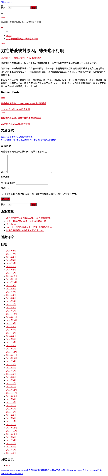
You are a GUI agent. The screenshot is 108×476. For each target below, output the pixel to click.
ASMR (12, 470)
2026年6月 (11, 257)
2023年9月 (11, 361)
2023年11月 (11, 355)
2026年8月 (11, 251)
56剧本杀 (64, 470)
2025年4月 (11, 301)
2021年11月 (11, 431)
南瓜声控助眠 (41, 470)
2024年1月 (11, 349)
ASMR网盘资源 (34, 58)
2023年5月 (11, 374)
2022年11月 (11, 393)
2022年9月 (11, 399)
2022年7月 (11, 406)
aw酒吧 (57, 470)
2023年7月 (11, 368)
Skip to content (7, 2)
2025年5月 (11, 298)
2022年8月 (11, 402)
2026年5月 (11, 260)
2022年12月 (11, 390)
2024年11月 (11, 317)
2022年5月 (11, 412)
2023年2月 (11, 383)
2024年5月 (11, 336)
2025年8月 (11, 289)
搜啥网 (50, 470)
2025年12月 (11, 276)
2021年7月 (11, 443)
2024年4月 (11, 339)
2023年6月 (11, 371)
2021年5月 (11, 450)
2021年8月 (11, 440)
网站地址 (5, 188)
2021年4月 (11, 453)
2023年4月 (11, 377)
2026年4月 (11, 263)
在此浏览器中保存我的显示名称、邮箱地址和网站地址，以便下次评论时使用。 (41, 194)
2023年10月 (11, 358)
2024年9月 (11, 323)
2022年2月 (11, 421)
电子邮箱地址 (8, 183)
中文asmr (78, 470)
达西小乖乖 (11, 224)
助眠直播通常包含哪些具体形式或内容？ (25, 230)
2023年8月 (11, 364)
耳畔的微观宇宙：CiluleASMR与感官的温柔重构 (23, 103)
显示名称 (6, 177)
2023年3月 (11, 380)
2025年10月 (11, 282)
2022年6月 (11, 409)
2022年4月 (11, 415)
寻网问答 (30, 470)
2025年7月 (11, 292)
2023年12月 (11, 352)
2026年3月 (11, 266)
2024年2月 (11, 345)
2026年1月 (11, 273)
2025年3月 (11, 304)
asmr (3, 17)
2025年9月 (11, 285)
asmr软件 (97, 470)
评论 (4, 172)
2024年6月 (11, 333)
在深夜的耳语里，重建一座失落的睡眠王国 (21, 118)
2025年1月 (11, 311)
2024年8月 (11, 326)
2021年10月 (11, 434)
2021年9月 (11, 437)
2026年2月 (11, 270)
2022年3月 (11, 418)
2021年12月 (11, 428)
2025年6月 (11, 295)
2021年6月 (11, 447)
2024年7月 (11, 330)
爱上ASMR (88, 470)
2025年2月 (11, 308)
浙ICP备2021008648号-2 (12, 473)
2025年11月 (11, 279)
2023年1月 (11, 387)
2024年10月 (11, 320)
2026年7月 (11, 254)
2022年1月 (11, 424)
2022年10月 (11, 396)
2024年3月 (11, 342)
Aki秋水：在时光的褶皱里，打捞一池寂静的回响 (29, 227)
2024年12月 (11, 314)
